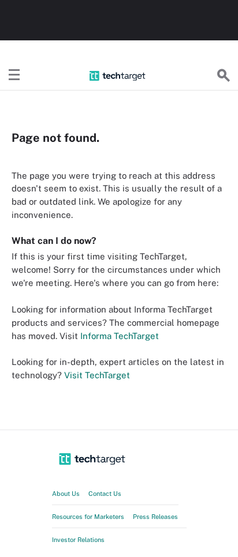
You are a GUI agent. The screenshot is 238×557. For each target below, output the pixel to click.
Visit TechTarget (97, 375)
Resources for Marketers (88, 516)
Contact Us (104, 493)
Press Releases (155, 516)
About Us (66, 493)
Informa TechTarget (119, 336)
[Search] (223, 75)
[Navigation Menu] (14, 75)
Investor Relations (78, 539)
